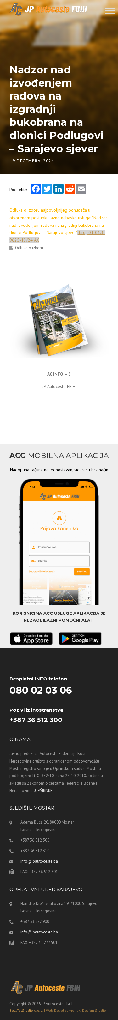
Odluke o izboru (29, 247)
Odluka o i (58, 225)
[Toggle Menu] (110, 11)
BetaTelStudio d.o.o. (57, 1010)
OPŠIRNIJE (44, 790)
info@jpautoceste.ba (39, 861)
